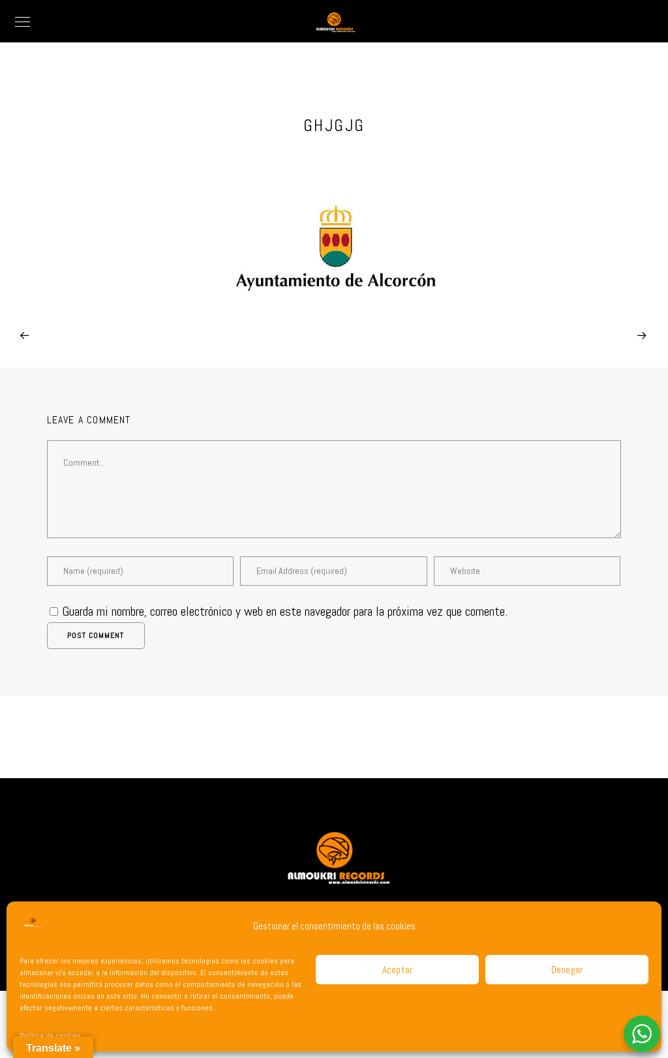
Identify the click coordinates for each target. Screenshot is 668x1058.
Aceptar (397, 969)
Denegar (567, 969)
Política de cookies (50, 1036)
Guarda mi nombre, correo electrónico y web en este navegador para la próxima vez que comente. (285, 611)
